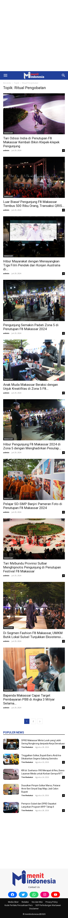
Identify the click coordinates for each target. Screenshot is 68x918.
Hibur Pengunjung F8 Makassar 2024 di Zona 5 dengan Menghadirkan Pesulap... (32, 446)
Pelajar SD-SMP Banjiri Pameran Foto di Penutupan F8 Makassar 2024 (32, 506)
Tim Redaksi (27, 747)
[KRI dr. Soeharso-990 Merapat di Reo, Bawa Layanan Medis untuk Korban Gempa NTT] (11, 774)
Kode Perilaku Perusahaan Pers (18, 905)
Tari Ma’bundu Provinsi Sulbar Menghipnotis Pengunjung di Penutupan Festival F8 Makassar (32, 567)
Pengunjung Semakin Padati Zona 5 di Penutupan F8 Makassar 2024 (31, 327)
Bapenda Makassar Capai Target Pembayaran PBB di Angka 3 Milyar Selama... (29, 699)
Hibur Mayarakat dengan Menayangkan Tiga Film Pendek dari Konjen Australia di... (31, 265)
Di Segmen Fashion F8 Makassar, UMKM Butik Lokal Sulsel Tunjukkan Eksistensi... (33, 635)
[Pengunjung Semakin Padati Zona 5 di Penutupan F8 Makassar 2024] (34, 300)
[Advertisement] (34, 36)
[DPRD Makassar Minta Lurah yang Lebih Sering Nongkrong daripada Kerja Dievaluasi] (11, 744)
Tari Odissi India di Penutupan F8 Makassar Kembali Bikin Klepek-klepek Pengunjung (31, 142)
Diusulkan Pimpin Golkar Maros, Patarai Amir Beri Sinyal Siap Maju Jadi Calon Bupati (40, 788)
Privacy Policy (52, 902)
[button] (5, 75)
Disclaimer (34, 908)
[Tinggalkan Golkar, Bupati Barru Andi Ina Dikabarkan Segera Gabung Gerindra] (11, 759)
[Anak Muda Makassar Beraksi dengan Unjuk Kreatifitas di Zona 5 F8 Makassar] (34, 360)
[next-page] (40, 721)
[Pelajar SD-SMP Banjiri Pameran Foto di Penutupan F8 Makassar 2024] (34, 479)
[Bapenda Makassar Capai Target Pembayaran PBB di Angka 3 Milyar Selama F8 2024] (34, 670)
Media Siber (13, 902)
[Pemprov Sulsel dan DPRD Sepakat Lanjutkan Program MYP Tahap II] (11, 807)
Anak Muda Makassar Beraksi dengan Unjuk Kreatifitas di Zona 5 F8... (30, 387)
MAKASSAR (8, 133)
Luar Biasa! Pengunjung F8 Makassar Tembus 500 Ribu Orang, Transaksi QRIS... (33, 204)
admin (6, 150)
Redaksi (25, 902)
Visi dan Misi (37, 902)
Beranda (7, 83)
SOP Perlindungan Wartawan (48, 905)
